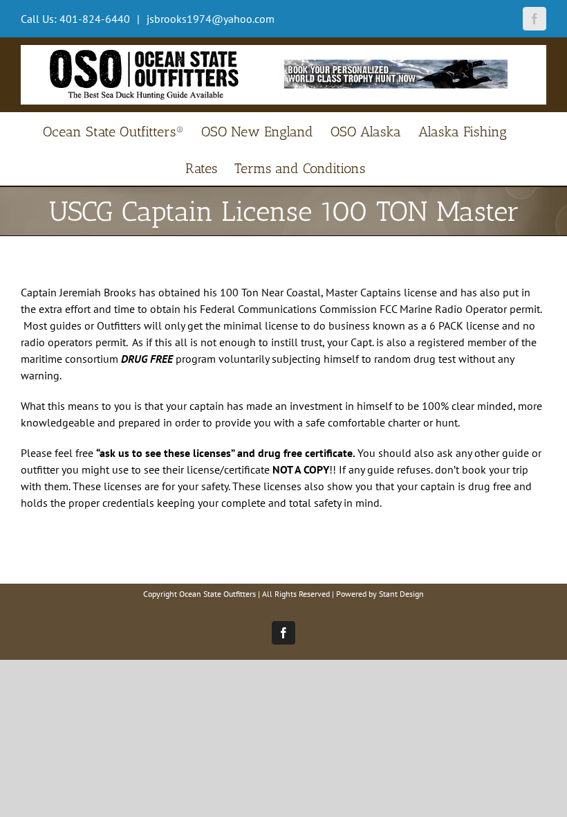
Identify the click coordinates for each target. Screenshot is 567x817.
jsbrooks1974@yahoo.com (209, 19)
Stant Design (401, 594)
